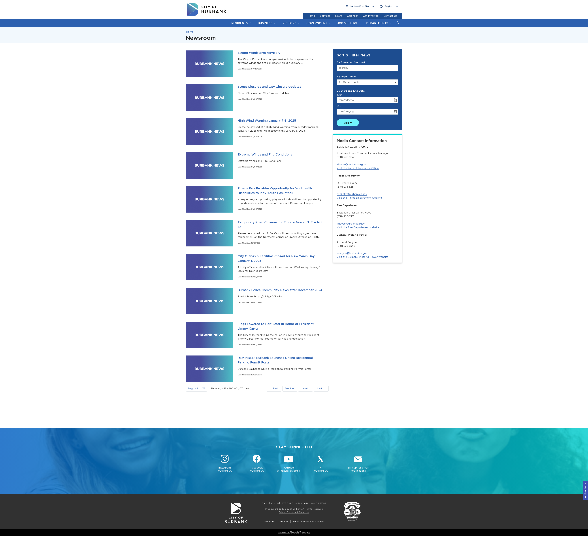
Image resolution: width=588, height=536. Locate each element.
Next (305, 388)
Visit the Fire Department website (358, 227)
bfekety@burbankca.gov (352, 194)
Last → (321, 388)
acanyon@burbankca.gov (352, 253)
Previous (290, 388)
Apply (348, 122)
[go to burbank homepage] (206, 9)
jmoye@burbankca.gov (351, 223)
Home (190, 31)
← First (274, 388)
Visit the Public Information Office (358, 168)
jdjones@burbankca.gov (351, 164)
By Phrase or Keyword (351, 62)
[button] (398, 23)
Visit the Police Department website (359, 197)
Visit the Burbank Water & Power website (362, 257)
